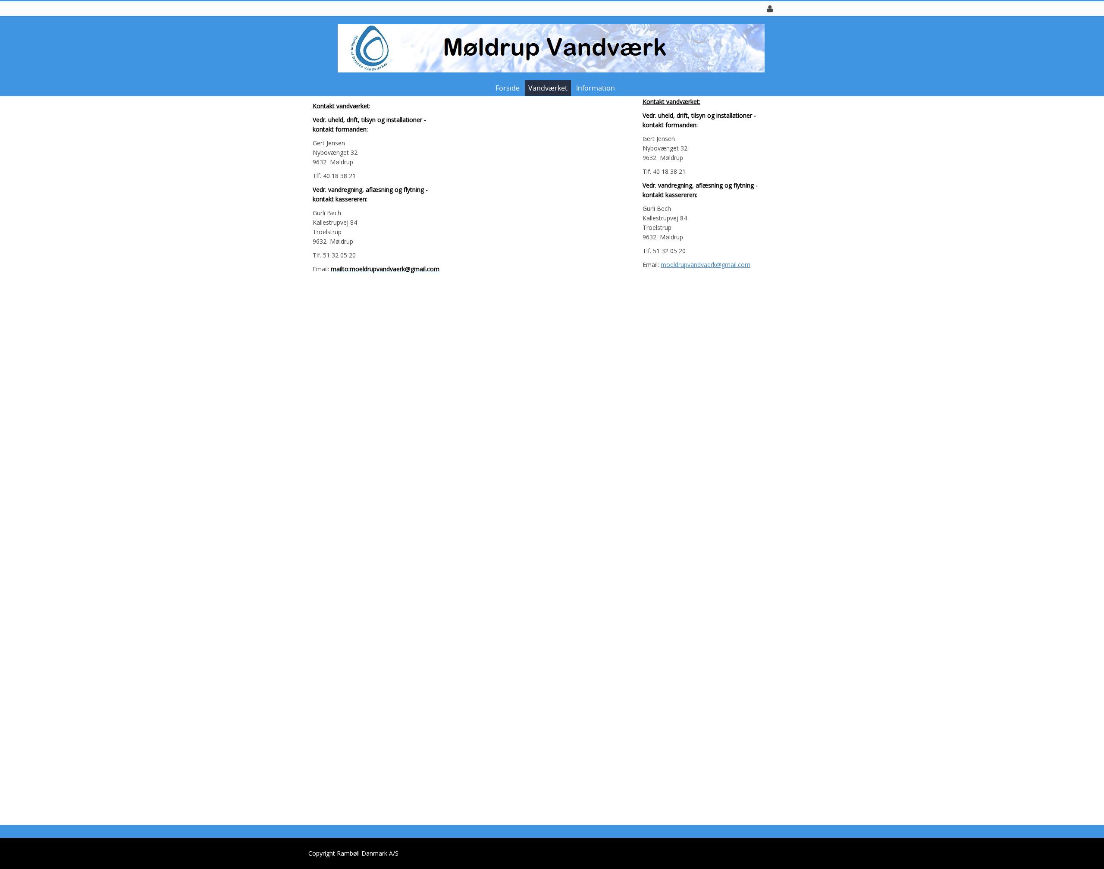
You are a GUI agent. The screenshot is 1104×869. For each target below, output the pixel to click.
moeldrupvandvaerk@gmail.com (705, 264)
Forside (508, 88)
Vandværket (548, 88)
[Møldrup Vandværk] (549, 48)
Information (595, 88)
